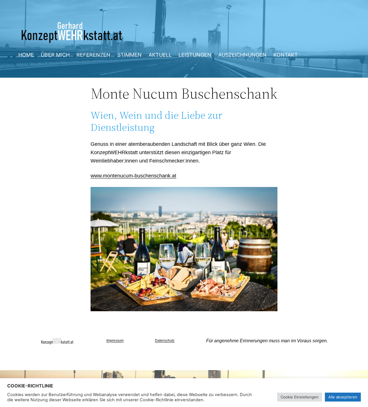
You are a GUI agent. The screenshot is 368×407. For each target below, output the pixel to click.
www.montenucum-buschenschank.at (133, 176)
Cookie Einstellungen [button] (300, 397)
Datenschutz (165, 341)
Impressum (115, 341)
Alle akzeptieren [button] (342, 397)
